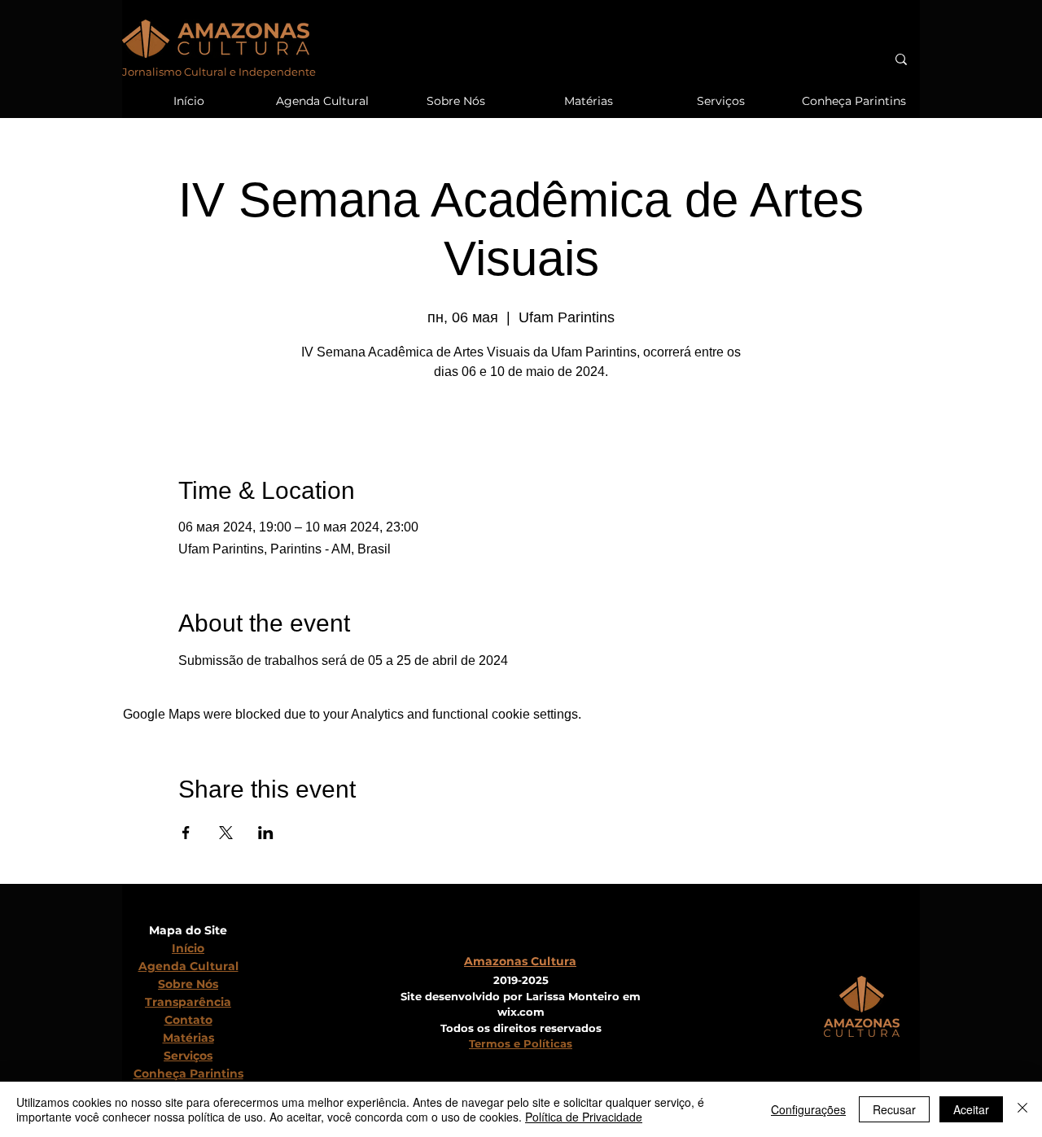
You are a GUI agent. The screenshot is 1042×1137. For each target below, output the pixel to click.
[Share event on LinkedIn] (266, 832)
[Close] (1022, 1109)
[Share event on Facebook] (186, 832)
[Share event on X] (226, 832)
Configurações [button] (808, 1109)
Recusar (894, 1109)
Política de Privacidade (583, 1117)
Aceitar (971, 1109)
